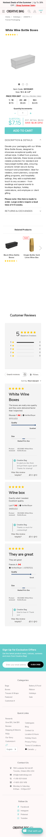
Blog (27, 727)
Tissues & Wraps (12, 693)
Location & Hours (32, 734)
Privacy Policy (30, 742)
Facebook (25, 807)
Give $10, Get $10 (12, 722)
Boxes (7, 689)
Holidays (32, 693)
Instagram (24, 811)
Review (8, 726)
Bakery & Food (35, 686)
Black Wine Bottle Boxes (11, 256)
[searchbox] (14, 374)
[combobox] (31, 381)
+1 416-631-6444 (20, 779)
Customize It (10, 701)
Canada (30, 749)
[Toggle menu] (3, 11)
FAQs (7, 734)
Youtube (24, 818)
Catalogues (29, 723)
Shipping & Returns (13, 730)
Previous (3, 248)
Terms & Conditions (33, 745)
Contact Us (29, 730)
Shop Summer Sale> (26, 5)
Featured (8, 697)
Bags (7, 686)
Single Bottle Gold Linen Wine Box (32, 256)
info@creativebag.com (22, 775)
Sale (31, 697)
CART (41, 11)
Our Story (9, 737)
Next (40, 248)
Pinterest (24, 814)
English (9, 749)
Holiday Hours (30, 738)
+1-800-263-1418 (20, 782)
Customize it (10, 741)
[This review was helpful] (30, 475)
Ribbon (32, 689)
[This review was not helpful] (34, 475)
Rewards (9, 719)
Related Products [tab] (23, 229)
